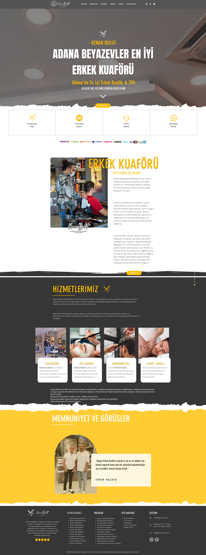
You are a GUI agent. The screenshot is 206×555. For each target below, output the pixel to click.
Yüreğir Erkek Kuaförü (105, 525)
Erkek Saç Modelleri (77, 532)
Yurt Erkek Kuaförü (104, 532)
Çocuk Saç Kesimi (76, 530)
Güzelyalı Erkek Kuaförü (105, 534)
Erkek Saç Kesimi (76, 543)
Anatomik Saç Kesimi (77, 536)
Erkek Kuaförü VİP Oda (78, 541)
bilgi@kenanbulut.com (161, 533)
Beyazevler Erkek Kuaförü (106, 539)
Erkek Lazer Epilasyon (78, 521)
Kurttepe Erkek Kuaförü (105, 541)
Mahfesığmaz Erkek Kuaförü (107, 537)
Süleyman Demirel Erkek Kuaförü (109, 543)
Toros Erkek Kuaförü (104, 528)
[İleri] (200, 466)
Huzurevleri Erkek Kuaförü (106, 530)
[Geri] (5, 466)
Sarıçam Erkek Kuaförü (105, 523)
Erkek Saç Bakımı (76, 534)
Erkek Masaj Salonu (77, 525)
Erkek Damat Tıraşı (77, 539)
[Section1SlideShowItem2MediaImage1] (103, 500)
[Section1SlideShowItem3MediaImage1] (105, 500)
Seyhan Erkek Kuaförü (105, 521)
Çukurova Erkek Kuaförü (105, 519)
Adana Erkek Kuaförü (77, 518)
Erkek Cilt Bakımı (76, 523)
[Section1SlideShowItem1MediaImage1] (100, 500)
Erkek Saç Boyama (76, 527)
